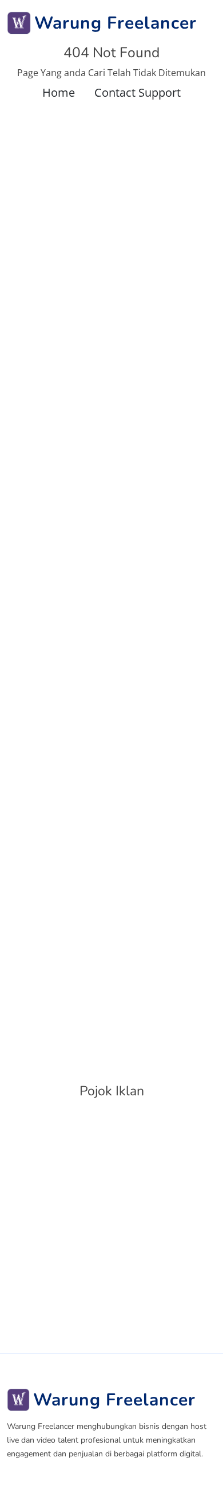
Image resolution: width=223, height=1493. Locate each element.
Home (58, 92)
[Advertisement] (111, 1224)
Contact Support (137, 92)
